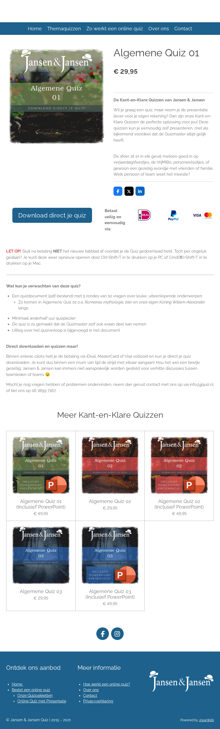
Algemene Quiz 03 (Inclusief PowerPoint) (110, 594)
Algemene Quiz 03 (41, 591)
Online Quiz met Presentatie (41, 701)
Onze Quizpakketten (35, 695)
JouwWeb (206, 720)
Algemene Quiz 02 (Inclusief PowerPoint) (179, 504)
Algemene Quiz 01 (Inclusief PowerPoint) (40, 504)
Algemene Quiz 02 (110, 501)
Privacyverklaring (98, 701)
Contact (90, 695)
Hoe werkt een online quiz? (106, 684)
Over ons (91, 690)
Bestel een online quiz (31, 690)
